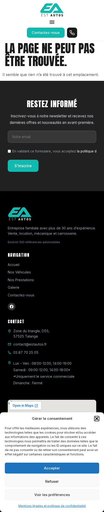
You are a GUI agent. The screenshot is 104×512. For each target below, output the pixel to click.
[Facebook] (11, 306)
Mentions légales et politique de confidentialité (52, 506)
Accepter (52, 468)
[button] (96, 418)
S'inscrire (23, 165)
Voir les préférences (52, 494)
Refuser (52, 481)
